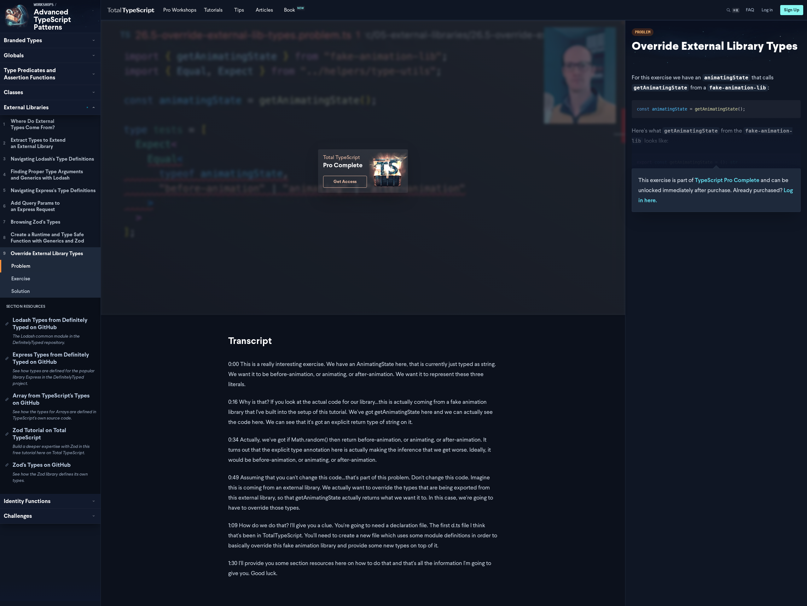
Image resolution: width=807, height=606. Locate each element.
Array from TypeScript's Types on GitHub (51, 399)
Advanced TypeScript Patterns (52, 19)
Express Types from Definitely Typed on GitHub (51, 358)
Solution (20, 291)
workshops (44, 5)
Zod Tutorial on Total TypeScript (39, 433)
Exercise (20, 278)
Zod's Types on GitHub (42, 465)
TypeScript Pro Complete (727, 180)
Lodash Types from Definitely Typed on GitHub (50, 323)
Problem (20, 266)
